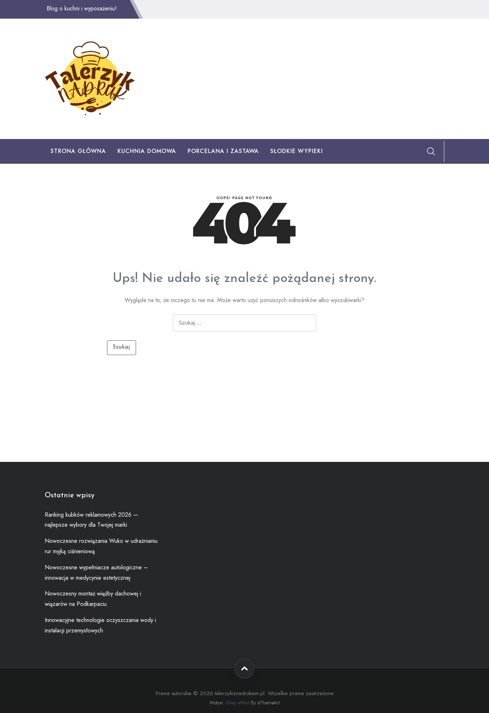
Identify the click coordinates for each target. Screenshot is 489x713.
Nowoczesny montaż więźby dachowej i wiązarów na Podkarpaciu (93, 598)
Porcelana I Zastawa (223, 151)
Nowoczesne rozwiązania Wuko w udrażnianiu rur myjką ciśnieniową (101, 546)
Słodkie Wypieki (296, 151)
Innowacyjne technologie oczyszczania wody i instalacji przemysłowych (100, 625)
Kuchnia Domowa (146, 151)
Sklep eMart (237, 702)
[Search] (431, 151)
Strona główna (78, 151)
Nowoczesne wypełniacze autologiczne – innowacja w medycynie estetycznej (96, 572)
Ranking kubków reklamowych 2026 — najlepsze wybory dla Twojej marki (91, 520)
